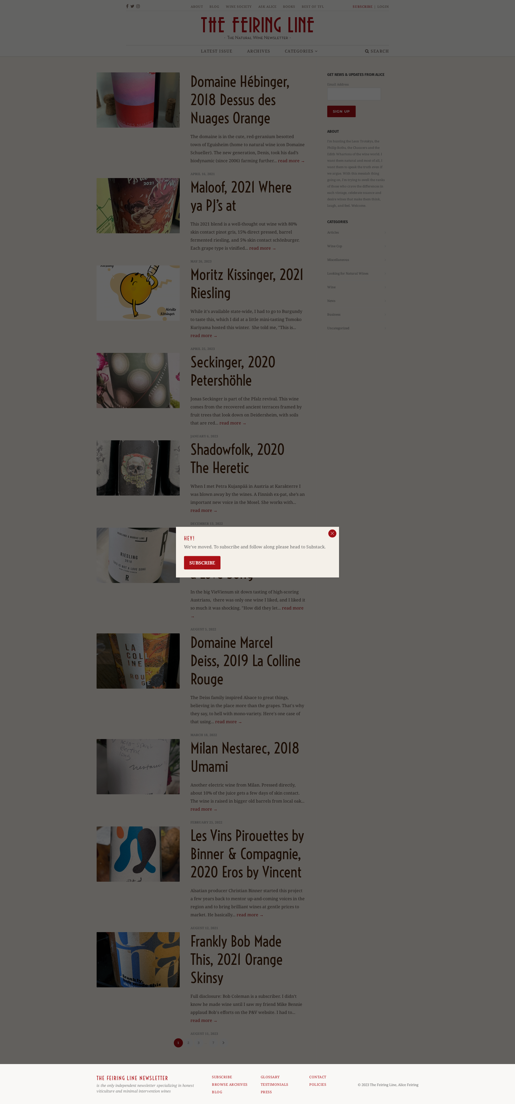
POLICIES (317, 1084)
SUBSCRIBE (222, 1077)
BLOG (217, 1092)
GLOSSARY (270, 1077)
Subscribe (202, 562)
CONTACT (317, 1077)
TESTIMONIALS (274, 1084)
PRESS (266, 1092)
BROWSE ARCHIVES (230, 1084)
